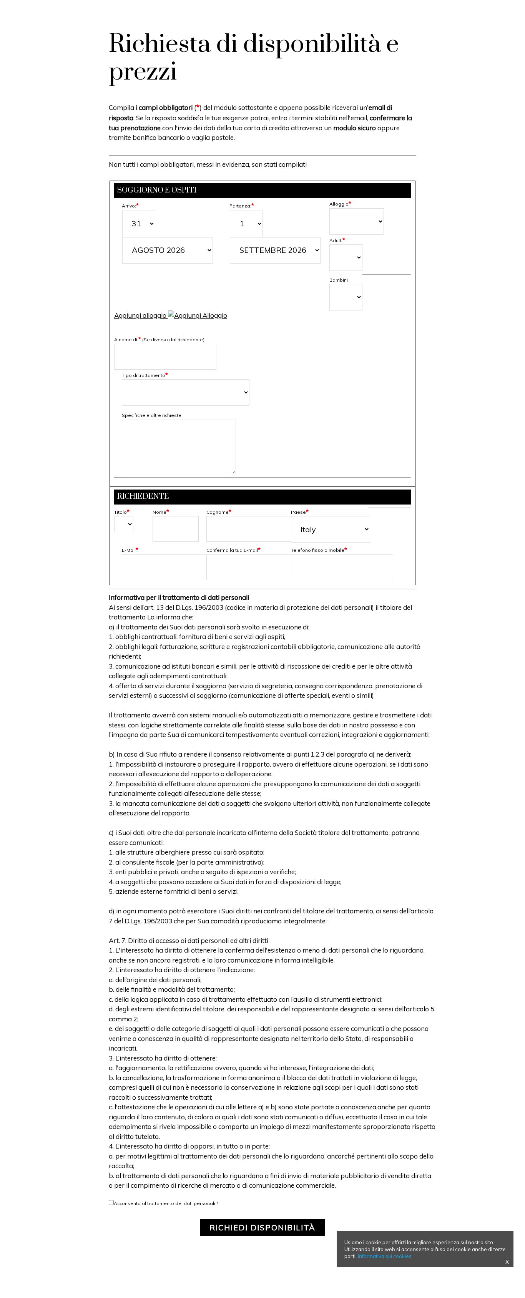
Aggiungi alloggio (141, 315)
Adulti (337, 240)
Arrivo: (130, 206)
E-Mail (130, 550)
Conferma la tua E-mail (233, 550)
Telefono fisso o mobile (319, 550)
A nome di (159, 339)
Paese (300, 512)
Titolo (122, 512)
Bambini (338, 280)
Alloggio (340, 204)
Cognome (218, 512)
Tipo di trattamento (145, 375)
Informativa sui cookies (385, 1256)
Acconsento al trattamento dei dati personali (164, 1203)
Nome (161, 512)
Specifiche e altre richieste (151, 415)
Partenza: (241, 206)
